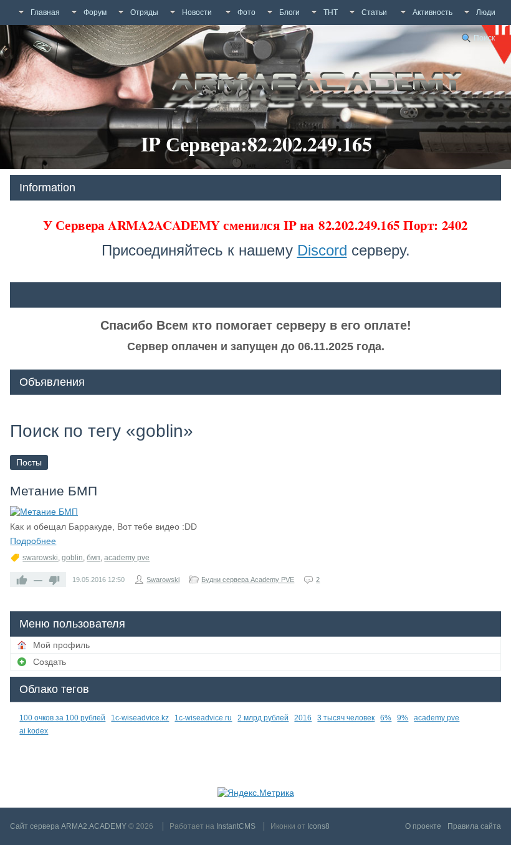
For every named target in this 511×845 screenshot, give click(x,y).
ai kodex (33, 731)
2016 (303, 718)
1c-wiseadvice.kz (140, 718)
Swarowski (162, 579)
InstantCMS (236, 826)
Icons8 (318, 826)
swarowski (40, 557)
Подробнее (33, 541)
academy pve (127, 557)
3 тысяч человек (346, 718)
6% (385, 718)
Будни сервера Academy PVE (247, 579)
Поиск (484, 38)
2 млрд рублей (263, 718)
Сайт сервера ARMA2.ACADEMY (68, 826)
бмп (93, 557)
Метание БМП (53, 491)
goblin (72, 557)
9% (402, 718)
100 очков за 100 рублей (62, 718)
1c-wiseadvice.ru (203, 718)
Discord (322, 250)
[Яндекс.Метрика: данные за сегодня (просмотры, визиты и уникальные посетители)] (255, 792)
